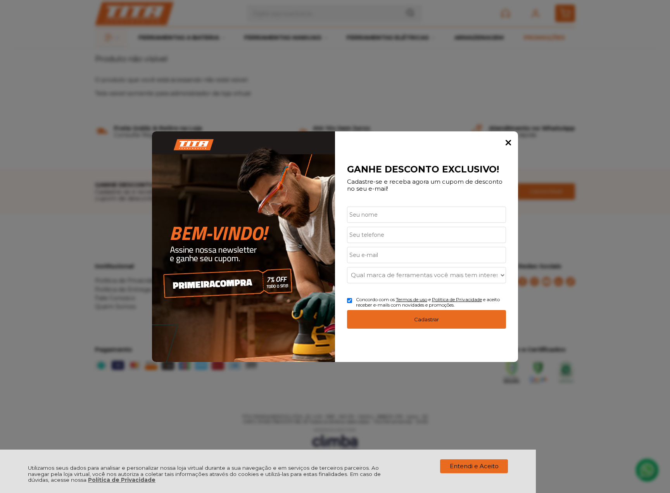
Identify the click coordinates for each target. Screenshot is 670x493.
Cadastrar (426, 319)
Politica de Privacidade (457, 299)
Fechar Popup (508, 143)
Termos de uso (411, 299)
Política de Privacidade (121, 480)
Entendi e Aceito (474, 466)
